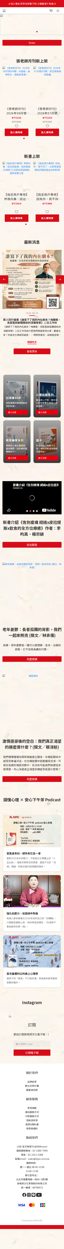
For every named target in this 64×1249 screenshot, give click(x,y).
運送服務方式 (32, 1112)
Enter (32, 43)
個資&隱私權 (32, 1124)
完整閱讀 (32, 659)
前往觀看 (32, 545)
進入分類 (12, 412)
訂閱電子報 (32, 1053)
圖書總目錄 (32, 1090)
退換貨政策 (32, 1120)
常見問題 (32, 1108)
